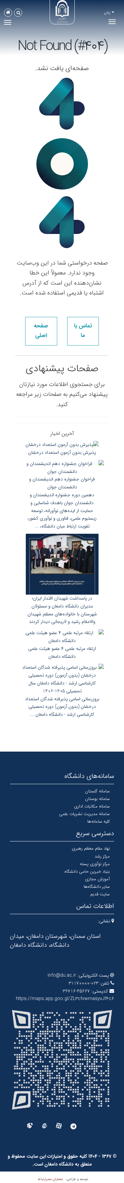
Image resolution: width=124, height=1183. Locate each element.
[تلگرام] (73, 1126)
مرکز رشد (102, 856)
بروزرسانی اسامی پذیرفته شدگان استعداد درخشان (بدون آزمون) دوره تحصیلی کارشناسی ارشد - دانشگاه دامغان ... (62, 706)
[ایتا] (44, 1125)
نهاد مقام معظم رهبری (91, 848)
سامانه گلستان (97, 791)
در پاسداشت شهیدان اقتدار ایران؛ (62, 598)
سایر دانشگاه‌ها (97, 886)
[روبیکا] (29, 1125)
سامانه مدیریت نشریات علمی (84, 813)
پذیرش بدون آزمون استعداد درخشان (62, 452)
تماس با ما (83, 330)
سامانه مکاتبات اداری (92, 806)
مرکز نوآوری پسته (95, 864)
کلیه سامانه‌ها (98, 821)
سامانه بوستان (97, 798)
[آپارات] (58, 1125)
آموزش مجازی (97, 879)
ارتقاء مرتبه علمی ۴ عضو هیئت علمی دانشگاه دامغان (62, 652)
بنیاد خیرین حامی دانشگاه (87, 871)
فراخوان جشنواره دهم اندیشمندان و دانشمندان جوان (62, 483)
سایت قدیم (100, 894)
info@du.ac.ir (62, 975)
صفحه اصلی (41, 330)
